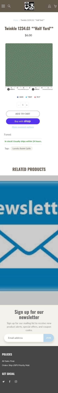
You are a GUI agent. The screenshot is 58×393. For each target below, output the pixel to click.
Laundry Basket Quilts (22, 148)
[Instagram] (15, 381)
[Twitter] (3, 381)
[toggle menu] (3, 6)
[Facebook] (9, 381)
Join (48, 338)
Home (15, 20)
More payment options (23, 127)
